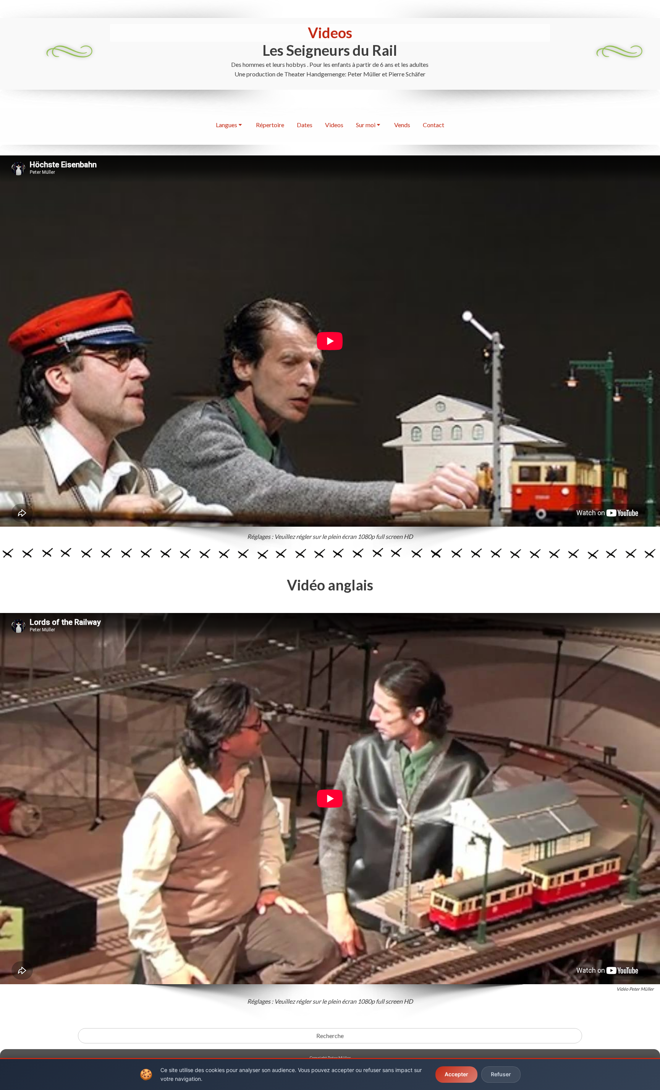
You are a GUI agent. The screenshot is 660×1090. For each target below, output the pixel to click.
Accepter (456, 1074)
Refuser (501, 1074)
